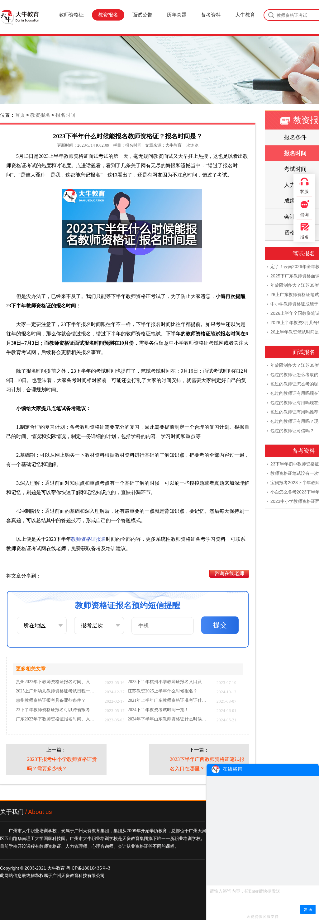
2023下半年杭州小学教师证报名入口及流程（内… (169, 682)
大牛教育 (245, 14)
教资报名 (108, 14)
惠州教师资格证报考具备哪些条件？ (51, 700)
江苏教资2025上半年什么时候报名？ (163, 691)
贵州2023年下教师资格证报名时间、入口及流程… (57, 682)
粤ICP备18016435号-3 (88, 868)
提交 (220, 625)
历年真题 (177, 14)
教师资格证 (71, 14)
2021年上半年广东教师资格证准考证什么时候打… (169, 700)
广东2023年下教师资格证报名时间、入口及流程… (57, 719)
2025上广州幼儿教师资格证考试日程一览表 (57, 691)
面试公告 (142, 14)
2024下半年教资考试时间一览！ (158, 710)
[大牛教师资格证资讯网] (19, 17)
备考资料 (211, 14)
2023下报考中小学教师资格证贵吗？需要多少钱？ (62, 764)
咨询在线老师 (229, 573)
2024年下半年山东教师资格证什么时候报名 (169, 719)
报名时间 (65, 115)
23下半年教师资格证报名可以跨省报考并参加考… (57, 710)
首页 (20, 115)
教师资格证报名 (88, 539)
